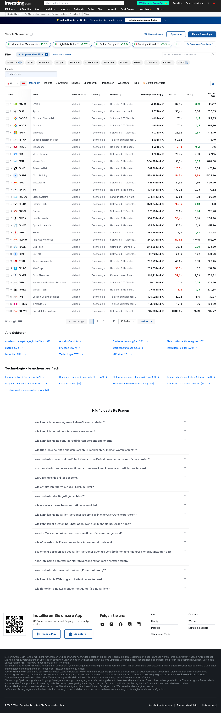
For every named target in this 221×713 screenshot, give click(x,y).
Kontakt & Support (198, 627)
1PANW (23, 240)
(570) (180, 347)
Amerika (45, 14)
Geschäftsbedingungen (160, 705)
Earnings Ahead (147, 44)
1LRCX (22, 218)
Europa (54, 14)
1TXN (22, 261)
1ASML (23, 175)
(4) (24, 383)
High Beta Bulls (67, 44)
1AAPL (22, 111)
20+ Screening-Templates (198, 44)
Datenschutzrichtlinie (187, 705)
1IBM (21, 282)
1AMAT (23, 225)
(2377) (68, 347)
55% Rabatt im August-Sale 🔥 (153, 3)
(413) (68, 341)
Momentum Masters (23, 44)
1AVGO (22, 147)
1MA (21, 182)
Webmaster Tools (160, 634)
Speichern (176, 34)
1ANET (22, 275)
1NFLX (22, 232)
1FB (21, 154)
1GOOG (23, 118)
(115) (120, 354)
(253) (185, 341)
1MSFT (23, 133)
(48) (81, 377)
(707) (69, 354)
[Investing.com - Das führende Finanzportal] (18, 3)
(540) (128, 341)
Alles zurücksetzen (62, 54)
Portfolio (155, 627)
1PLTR (22, 204)
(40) (189, 377)
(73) (27, 390)
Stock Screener (128, 9)
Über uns (193, 614)
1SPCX (22, 140)
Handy (154, 621)
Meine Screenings (202, 34)
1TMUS (23, 304)
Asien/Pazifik (75, 14)
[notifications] (208, 3)
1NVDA (22, 104)
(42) (23, 377)
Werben (192, 621)
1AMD (22, 168)
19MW (22, 290)
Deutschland (13, 14)
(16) (70, 383)
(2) (27, 341)
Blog (153, 614)
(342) (187, 383)
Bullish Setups (108, 44)
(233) (12, 347)
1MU (21, 161)
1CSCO (23, 197)
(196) (13, 354)
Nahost (64, 14)
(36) (134, 377)
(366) (126, 347)
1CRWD (23, 311)
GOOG (22, 125)
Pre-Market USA (31, 14)
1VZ (21, 297)
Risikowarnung (209, 705)
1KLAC (22, 268)
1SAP (22, 254)
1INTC (22, 190)
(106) (133, 383)
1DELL (22, 247)
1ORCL (22, 211)
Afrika (86, 14)
